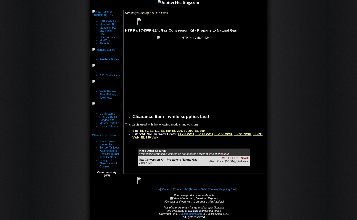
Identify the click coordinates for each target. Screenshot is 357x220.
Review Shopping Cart (222, 189)
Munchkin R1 (107, 24)
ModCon (104, 40)
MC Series (105, 30)
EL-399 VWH (150, 137)
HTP (155, 12)
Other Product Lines (104, 135)
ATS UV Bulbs (108, 116)
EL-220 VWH (242, 134)
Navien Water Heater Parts (107, 143)
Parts (164, 12)
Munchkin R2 (107, 27)
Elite (102, 33)
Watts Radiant (107, 91)
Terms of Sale (198, 189)
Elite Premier (107, 37)
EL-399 (200, 130)
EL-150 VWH (223, 134)
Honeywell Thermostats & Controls (108, 163)
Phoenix (104, 43)
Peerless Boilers (109, 59)
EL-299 (188, 130)
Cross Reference (109, 126)
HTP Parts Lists (109, 21)
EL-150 (166, 130)
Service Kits (106, 119)
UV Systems (107, 113)
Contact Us (180, 189)
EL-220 (177, 130)
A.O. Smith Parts (109, 75)
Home (156, 189)
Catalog (143, 12)
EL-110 (154, 130)
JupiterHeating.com (191, 213)
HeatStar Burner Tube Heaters (109, 155)
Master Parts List (109, 123)
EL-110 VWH (204, 134)
